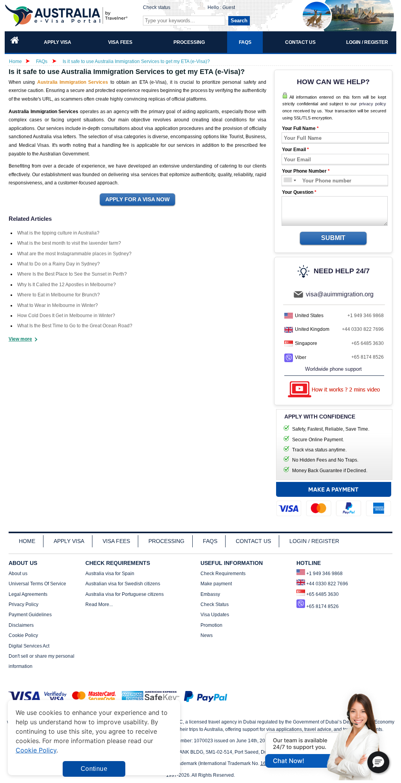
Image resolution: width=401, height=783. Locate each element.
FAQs (41, 61)
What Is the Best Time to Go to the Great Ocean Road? (74, 325)
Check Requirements (223, 573)
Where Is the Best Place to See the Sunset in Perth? (72, 274)
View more (20, 339)
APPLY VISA (69, 541)
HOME (27, 541)
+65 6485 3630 (367, 343)
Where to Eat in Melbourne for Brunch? (58, 295)
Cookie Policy (23, 635)
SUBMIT (333, 238)
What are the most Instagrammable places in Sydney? (74, 253)
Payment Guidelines (30, 614)
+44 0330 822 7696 (363, 329)
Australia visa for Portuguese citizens (124, 594)
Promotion (211, 625)
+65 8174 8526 (367, 357)
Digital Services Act (29, 646)
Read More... (99, 604)
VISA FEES (116, 541)
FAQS (210, 541)
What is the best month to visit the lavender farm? (69, 243)
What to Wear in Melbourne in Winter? (57, 305)
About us (18, 573)
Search (239, 20)
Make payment (216, 583)
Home (15, 61)
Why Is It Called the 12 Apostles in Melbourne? (66, 284)
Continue (94, 768)
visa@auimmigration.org (340, 294)
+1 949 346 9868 (365, 315)
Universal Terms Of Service (37, 583)
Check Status (214, 604)
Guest (228, 7)
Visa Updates (214, 614)
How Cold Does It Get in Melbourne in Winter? (66, 315)
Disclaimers (21, 625)
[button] (378, 762)
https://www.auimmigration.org (68, 15)
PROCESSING (166, 541)
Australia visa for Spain (109, 573)
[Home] (15, 42)
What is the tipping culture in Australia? (58, 233)
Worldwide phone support (333, 369)
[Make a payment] (333, 501)
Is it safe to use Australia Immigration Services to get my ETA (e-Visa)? (136, 61)
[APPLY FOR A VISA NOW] (137, 199)
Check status (156, 7)
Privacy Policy (23, 604)
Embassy (210, 594)
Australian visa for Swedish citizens (122, 583)
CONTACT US (253, 541)
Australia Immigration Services (72, 82)
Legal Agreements (28, 594)
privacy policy (372, 103)
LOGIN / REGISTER (314, 541)
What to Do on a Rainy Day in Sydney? (58, 264)
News (206, 635)
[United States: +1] (287, 180)
